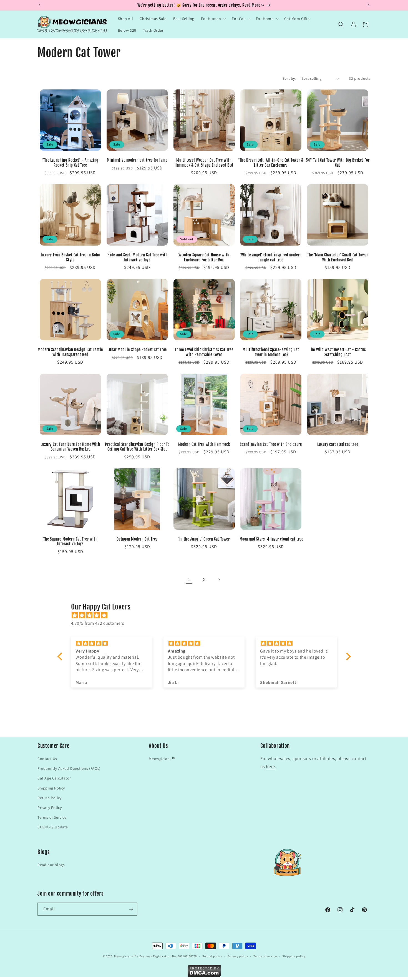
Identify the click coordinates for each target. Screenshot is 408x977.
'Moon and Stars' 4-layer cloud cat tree (270, 539)
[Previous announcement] (39, 5)
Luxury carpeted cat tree (337, 444)
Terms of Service (52, 817)
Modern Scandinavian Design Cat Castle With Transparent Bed (70, 352)
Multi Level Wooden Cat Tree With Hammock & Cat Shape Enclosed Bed (204, 163)
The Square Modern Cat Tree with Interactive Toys (70, 541)
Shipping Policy (51, 787)
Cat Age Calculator (54, 778)
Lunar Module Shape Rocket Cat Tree (137, 349)
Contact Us (47, 758)
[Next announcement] (368, 5)
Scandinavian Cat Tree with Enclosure (271, 444)
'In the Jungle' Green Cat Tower (204, 539)
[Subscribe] (131, 909)
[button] (213, 18)
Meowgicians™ (162, 758)
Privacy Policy (49, 807)
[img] (207, 615)
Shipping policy (293, 956)
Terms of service (265, 956)
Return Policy (49, 797)
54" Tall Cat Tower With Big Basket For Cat (338, 163)
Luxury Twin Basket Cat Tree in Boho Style (70, 257)
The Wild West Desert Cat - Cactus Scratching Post (337, 352)
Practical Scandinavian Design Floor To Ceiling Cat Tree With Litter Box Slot (137, 447)
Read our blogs (51, 865)
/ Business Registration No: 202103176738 (167, 956)
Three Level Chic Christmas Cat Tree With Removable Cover (204, 352)
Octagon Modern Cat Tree (137, 539)
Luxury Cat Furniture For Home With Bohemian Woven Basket (70, 447)
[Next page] (219, 580)
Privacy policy (238, 956)
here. (271, 766)
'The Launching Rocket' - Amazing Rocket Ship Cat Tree (70, 163)
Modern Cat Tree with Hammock (204, 444)
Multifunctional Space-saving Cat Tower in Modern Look (271, 352)
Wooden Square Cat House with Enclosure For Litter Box (204, 257)
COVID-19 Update (52, 826)
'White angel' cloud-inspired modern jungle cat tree (271, 257)
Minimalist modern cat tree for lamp (137, 160)
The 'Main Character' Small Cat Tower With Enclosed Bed (337, 257)
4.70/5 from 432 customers (97, 623)
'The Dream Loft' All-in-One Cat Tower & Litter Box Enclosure (271, 163)
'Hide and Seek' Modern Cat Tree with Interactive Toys (137, 257)
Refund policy (212, 956)
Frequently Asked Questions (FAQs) (68, 768)
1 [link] (189, 579)
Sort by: (289, 78)
